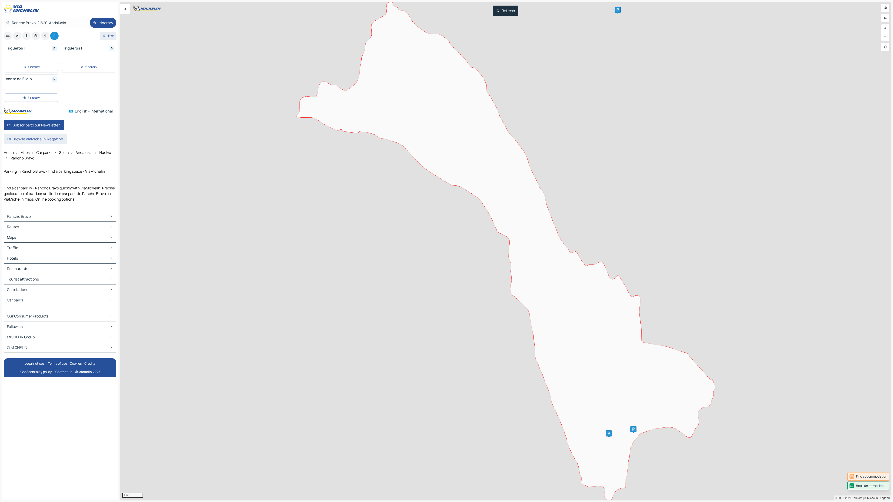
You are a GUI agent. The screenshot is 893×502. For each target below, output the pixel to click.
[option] (8, 36)
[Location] (885, 47)
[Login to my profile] (885, 8)
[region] (505, 251)
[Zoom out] (885, 37)
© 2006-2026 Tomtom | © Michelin (856, 498)
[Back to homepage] (22, 9)
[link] (868, 476)
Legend (885, 498)
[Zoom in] (885, 28)
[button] (609, 433)
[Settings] (885, 18)
